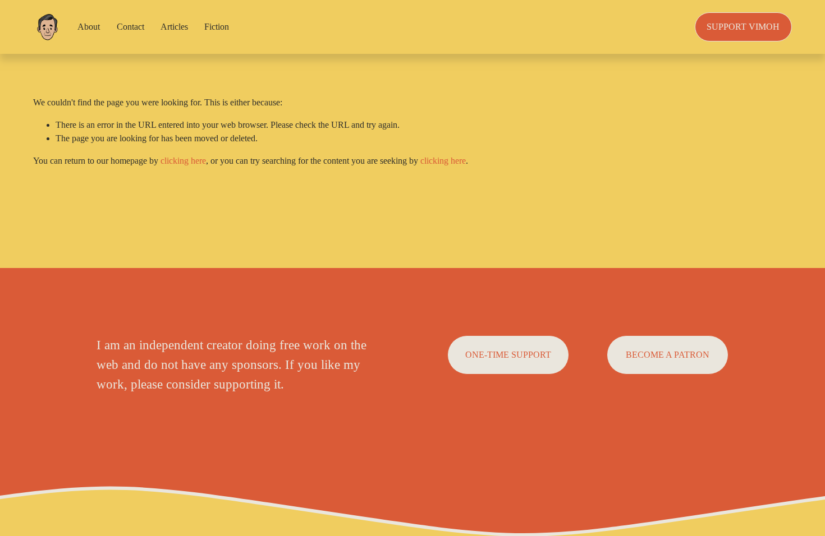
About (88, 26)
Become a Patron (667, 354)
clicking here (183, 160)
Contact (130, 26)
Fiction (216, 26)
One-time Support (508, 354)
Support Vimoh (743, 26)
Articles (174, 26)
